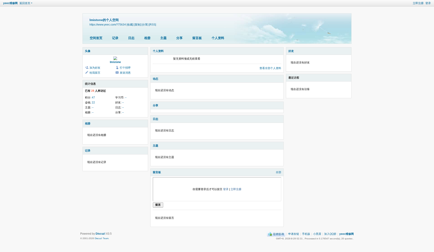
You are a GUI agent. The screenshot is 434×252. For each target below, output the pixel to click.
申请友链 (293, 234)
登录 (428, 3)
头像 (87, 51)
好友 (291, 51)
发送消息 (125, 72)
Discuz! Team (101, 238)
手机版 (306, 234)
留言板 (197, 38)
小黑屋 (317, 234)
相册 (147, 38)
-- (126, 97)
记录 (115, 38)
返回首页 (24, 3)
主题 (163, 38)
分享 (179, 38)
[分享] (145, 24)
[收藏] (130, 24)
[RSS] (152, 24)
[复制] (137, 24)
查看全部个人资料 (270, 68)
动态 (155, 78)
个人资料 (218, 38)
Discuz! (100, 233)
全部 (278, 172)
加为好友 (95, 67)
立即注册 (418, 3)
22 (93, 102)
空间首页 (96, 38)
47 (93, 97)
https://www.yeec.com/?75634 (108, 24)
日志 (131, 38)
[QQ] (276, 234)
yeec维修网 (10, 3)
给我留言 (95, 72)
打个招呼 (125, 67)
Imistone (115, 62)
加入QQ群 (330, 234)
